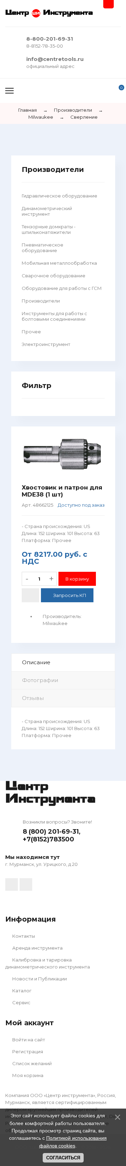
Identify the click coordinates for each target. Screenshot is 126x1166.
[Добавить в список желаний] (30, 595)
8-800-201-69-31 (49, 38)
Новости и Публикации (39, 978)
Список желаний (31, 1063)
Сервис (20, 1002)
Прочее (31, 331)
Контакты (23, 936)
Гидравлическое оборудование (59, 196)
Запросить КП (69, 595)
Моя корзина (27, 1075)
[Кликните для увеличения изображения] (63, 455)
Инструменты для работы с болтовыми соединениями (54, 316)
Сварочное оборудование (53, 275)
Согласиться (63, 1157)
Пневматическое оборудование (42, 247)
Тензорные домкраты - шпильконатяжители (49, 229)
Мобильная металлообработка (59, 263)
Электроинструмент (46, 344)
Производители (41, 301)
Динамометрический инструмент (47, 211)
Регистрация (27, 1051)
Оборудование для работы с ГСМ (62, 288)
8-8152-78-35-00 (44, 46)
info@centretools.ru (55, 59)
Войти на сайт (28, 1039)
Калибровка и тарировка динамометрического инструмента (47, 963)
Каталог (21, 990)
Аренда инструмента (37, 948)
